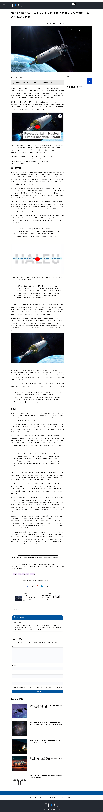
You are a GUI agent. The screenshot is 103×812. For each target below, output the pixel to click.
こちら (62, 566)
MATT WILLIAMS (22, 564)
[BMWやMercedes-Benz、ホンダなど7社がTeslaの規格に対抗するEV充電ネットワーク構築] (18, 597)
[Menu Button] (4, 6)
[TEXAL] (15, 4)
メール (14, 673)
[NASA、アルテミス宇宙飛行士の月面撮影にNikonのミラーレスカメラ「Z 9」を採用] (19, 740)
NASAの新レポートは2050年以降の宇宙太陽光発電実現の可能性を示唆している (46, 776)
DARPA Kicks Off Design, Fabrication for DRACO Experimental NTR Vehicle (38, 555)
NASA (19, 574)
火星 (28, 574)
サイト (14, 680)
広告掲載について (54, 797)
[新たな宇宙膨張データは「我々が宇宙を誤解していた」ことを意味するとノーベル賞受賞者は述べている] (19, 722)
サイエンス (62, 23)
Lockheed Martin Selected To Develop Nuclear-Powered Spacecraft (40, 557)
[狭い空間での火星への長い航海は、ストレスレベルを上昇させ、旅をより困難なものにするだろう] (19, 758)
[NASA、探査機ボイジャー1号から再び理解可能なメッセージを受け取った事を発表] (19, 705)
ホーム (12, 77)
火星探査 (33, 574)
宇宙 (24, 574)
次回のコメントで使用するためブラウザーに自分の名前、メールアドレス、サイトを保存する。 (38, 687)
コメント (15, 646)
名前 (14, 666)
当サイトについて (43, 797)
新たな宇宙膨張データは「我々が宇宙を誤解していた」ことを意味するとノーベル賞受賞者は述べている (46, 723)
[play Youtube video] (37, 127)
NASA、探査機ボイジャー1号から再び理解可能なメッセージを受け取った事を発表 (46, 706)
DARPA (14, 574)
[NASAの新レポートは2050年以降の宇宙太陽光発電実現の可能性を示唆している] (19, 775)
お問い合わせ (33, 797)
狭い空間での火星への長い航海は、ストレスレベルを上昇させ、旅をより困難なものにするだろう (46, 759)
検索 (68, 76)
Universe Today (43, 564)
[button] (28, 586)
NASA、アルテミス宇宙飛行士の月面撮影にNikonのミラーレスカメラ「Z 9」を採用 (46, 741)
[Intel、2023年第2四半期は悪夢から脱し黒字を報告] (56, 595)
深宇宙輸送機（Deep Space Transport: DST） (43, 502)
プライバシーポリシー (67, 797)
